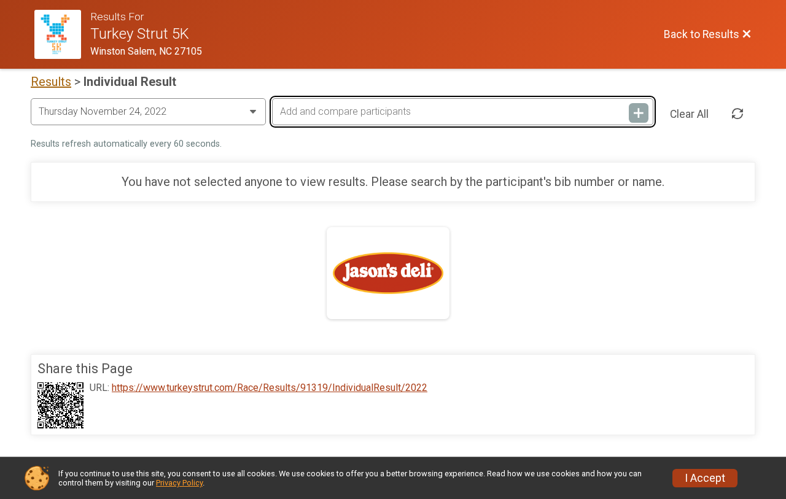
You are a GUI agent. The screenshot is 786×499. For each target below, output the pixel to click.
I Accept (705, 478)
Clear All (689, 114)
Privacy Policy (179, 482)
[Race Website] (62, 34)
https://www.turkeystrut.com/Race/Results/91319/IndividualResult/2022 (269, 387)
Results (51, 81)
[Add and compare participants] (638, 113)
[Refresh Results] (737, 114)
